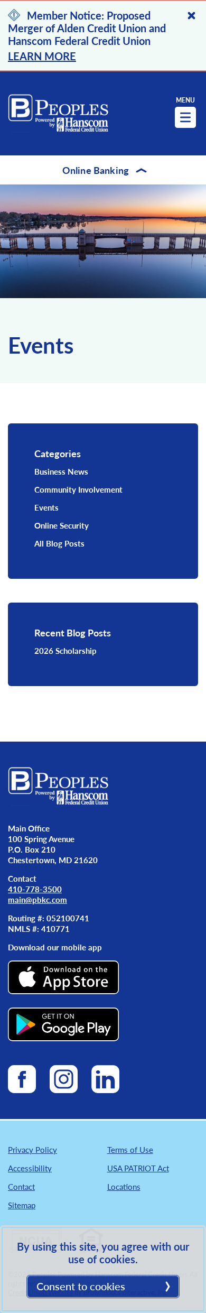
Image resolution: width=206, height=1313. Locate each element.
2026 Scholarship (65, 650)
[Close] (191, 15)
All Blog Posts (59, 543)
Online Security (61, 525)
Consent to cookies (80, 1286)
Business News (61, 471)
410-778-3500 (35, 888)
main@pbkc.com (37, 899)
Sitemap (21, 1204)
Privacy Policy (32, 1149)
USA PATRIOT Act (138, 1167)
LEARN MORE (42, 56)
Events (46, 507)
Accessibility (30, 1167)
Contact (21, 1186)
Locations (124, 1186)
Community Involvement (78, 489)
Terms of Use (130, 1149)
